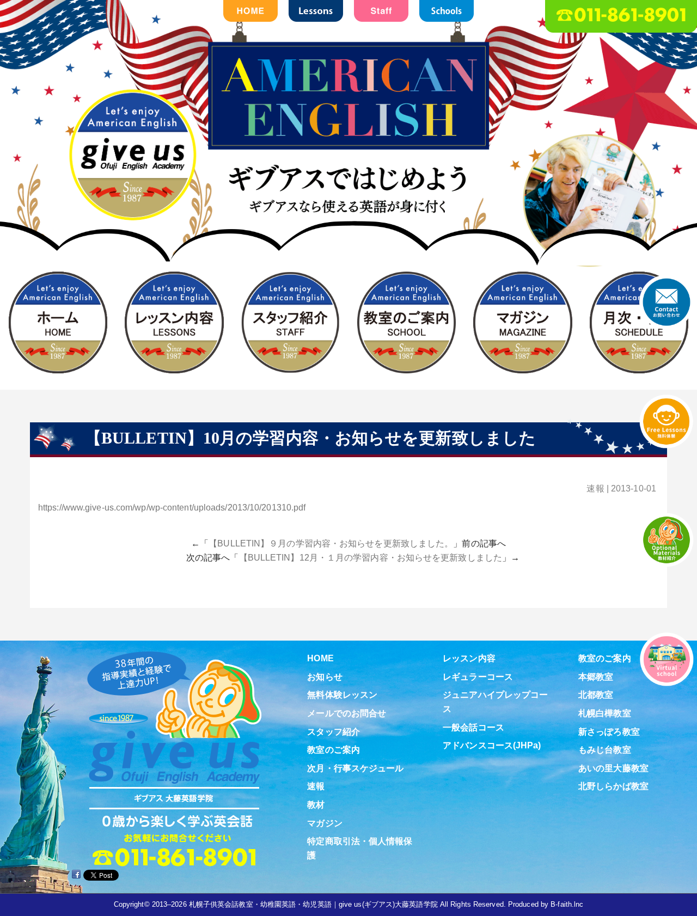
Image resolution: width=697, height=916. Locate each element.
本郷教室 (595, 676)
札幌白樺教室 (604, 713)
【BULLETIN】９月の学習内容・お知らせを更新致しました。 (331, 543)
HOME (320, 658)
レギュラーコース (478, 676)
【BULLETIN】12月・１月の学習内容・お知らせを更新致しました (370, 557)
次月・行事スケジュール (355, 768)
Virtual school (666, 659)
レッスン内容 (469, 658)
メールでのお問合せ (346, 713)
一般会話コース (473, 727)
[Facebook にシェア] (76, 874)
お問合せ (666, 302)
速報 (595, 488)
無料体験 (666, 421)
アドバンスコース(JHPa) (492, 745)
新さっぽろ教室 (609, 731)
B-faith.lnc (567, 904)
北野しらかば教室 (613, 786)
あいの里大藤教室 (613, 768)
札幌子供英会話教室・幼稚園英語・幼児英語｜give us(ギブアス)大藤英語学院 (313, 904)
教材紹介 (666, 540)
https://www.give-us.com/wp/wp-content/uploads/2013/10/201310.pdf (171, 507)
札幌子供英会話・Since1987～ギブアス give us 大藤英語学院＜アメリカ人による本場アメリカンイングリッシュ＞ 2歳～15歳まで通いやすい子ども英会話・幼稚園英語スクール (348, 167)
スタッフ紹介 (333, 731)
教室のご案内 (333, 749)
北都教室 (595, 694)
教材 (316, 804)
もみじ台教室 (604, 749)
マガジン (324, 823)
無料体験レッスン (342, 694)
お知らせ (324, 676)
